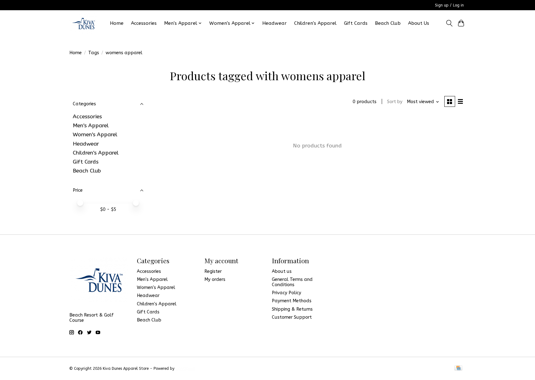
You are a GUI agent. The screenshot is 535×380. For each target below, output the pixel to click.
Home (117, 23)
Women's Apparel (95, 134)
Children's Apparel (315, 23)
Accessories (144, 23)
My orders (214, 279)
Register (213, 271)
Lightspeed (185, 368)
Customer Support (292, 317)
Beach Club (388, 23)
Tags (93, 52)
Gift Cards (356, 23)
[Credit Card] (458, 368)
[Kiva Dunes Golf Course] (83, 23)
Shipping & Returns (292, 309)
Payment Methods (291, 301)
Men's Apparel (91, 125)
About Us (418, 23)
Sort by (394, 101)
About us (282, 271)
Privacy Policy (286, 292)
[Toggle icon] (449, 23)
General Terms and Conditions (292, 282)
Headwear (274, 23)
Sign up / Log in (449, 5)
